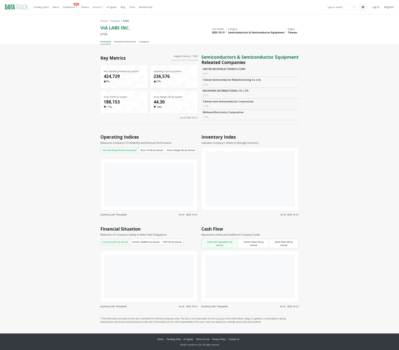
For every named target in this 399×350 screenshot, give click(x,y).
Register (389, 7)
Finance (85, 7)
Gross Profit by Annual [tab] (151, 150)
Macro (56, 7)
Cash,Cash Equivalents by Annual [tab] (219, 243)
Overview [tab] (105, 41)
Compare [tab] (144, 41)
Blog (122, 7)
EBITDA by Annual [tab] (172, 241)
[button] (363, 7)
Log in (375, 7)
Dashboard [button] (70, 6)
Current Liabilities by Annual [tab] (145, 241)
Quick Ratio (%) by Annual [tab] (284, 243)
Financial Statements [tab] (125, 41)
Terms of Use (202, 339)
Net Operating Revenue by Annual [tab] (119, 150)
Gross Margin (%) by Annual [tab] (181, 150)
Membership (145, 7)
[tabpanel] (199, 187)
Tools (132, 7)
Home (103, 21)
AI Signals (112, 7)
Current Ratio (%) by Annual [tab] (253, 243)
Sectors (97, 7)
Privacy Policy (219, 339)
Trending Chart (41, 7)
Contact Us (233, 339)
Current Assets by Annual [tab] (115, 241)
